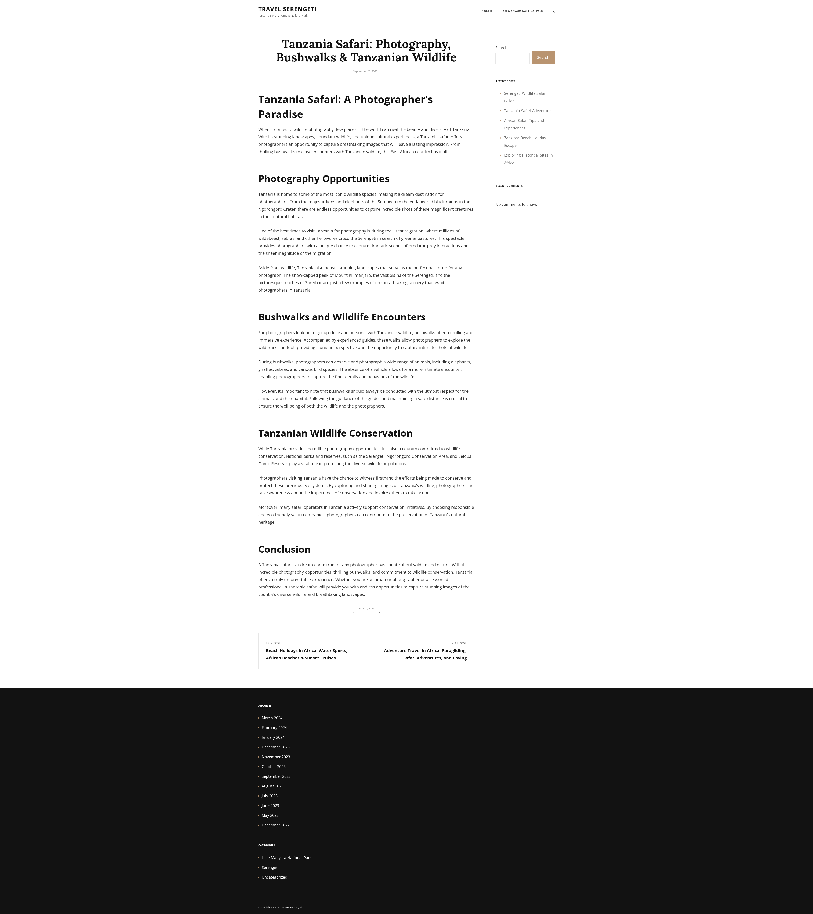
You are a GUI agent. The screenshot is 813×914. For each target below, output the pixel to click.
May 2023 (270, 815)
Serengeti (485, 11)
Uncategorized (366, 608)
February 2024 (274, 727)
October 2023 (274, 766)
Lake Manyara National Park (522, 11)
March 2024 (272, 717)
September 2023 (276, 776)
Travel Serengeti (287, 9)
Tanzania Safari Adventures (528, 110)
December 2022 (276, 825)
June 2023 (270, 805)
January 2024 (273, 737)
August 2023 (272, 786)
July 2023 (270, 795)
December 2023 (276, 747)
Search (501, 47)
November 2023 (276, 756)
